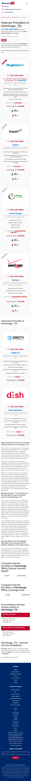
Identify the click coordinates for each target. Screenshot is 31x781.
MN (14, 736)
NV (20, 737)
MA (19, 734)
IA (8, 734)
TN (20, 739)
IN (13, 734)
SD (18, 739)
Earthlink (15, 724)
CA (14, 732)
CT (18, 732)
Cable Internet (15, 696)
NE (12, 737)
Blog (15, 669)
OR (13, 739)
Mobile (15, 717)
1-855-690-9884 (8, 12)
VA (11, 741)
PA (15, 739)
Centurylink (15, 700)
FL (20, 732)
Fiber (15, 728)
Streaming (15, 703)
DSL (15, 692)
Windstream (15, 713)
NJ (16, 737)
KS (14, 734)
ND (11, 737)
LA (17, 734)
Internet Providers (6, 17)
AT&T (15, 680)
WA (15, 741)
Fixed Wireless (15, 726)
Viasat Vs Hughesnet (15, 745)
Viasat (15, 145)
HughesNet (22, 80)
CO (16, 732)
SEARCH (15, 757)
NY (22, 737)
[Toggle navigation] (27, 3)
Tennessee (15, 17)
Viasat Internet (15, 672)
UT (9, 741)
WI (17, 741)
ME (10, 736)
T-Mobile (15, 715)
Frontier (15, 719)
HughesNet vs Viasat (15, 674)
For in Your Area (12, 9)
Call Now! (6, 6)
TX (22, 739)
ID (10, 734)
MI (12, 736)
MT (21, 736)
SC (16, 739)
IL (11, 734)
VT (13, 741)
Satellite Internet (15, 690)
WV (20, 741)
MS (18, 736)
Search (4, 40)
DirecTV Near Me (15, 705)
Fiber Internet (15, 694)
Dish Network (15, 410)
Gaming (15, 682)
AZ (12, 732)
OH (9, 739)
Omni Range (15, 213)
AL (9, 732)
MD (22, 734)
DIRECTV (15, 352)
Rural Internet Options (15, 743)
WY (22, 741)
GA (22, 732)
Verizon (15, 280)
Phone (15, 708)
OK (11, 739)
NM (18, 737)
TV (15, 711)
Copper (15, 730)
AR (10, 732)
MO (16, 736)
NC (8, 737)
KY (16, 734)
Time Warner (15, 721)
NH (15, 737)
